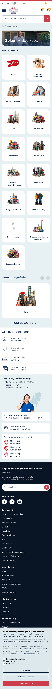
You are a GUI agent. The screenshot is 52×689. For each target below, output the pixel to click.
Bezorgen (6, 603)
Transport (6, 580)
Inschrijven (46, 487)
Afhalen (5, 607)
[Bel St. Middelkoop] (47, 3)
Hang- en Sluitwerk (10, 556)
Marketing (10, 661)
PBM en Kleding (9, 560)
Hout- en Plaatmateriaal (12, 514)
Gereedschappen (9, 535)
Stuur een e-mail (17, 426)
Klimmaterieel (8, 575)
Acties (4, 571)
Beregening (7, 548)
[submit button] (47, 18)
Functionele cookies (15, 659)
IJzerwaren (7, 518)
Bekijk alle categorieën (25, 323)
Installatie (6, 531)
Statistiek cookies (14, 664)
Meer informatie (31, 654)
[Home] (3, 26)
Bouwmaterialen (9, 522)
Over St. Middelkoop (11, 623)
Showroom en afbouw (11, 584)
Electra (5, 527)
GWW (4, 588)
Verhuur (5, 612)
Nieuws (5, 627)
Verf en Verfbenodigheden (13, 552)
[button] (42, 278)
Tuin (4, 539)
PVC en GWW (8, 543)
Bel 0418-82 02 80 (18, 415)
